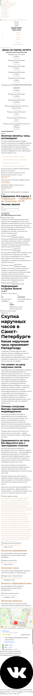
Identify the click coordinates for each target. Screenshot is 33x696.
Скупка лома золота (21, 515)
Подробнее (16, 58)
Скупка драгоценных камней (10, 511)
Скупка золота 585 (7, 531)
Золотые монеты (11, 600)
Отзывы (5, 13)
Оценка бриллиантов (21, 498)
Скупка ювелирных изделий (15, 527)
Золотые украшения (14, 550)
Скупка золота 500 (14, 529)
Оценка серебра (16, 500)
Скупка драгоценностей (24, 510)
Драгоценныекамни (5, 189)
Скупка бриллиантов (16, 508)
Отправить (5, 213)
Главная (5, 9)
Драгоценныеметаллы (5, 177)
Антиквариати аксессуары (5, 182)
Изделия (6, 15)
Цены (5, 11)
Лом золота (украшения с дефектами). (14, 159)
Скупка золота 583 (26, 529)
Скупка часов (27, 508)
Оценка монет (5, 500)
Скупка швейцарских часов (14, 523)
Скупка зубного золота (21, 539)
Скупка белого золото (17, 504)
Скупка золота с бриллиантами (16, 535)
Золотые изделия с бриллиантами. (13, 156)
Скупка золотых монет (18, 537)
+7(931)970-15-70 (5, 7)
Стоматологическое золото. (11, 163)
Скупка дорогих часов (8, 510)
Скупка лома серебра (8, 515)
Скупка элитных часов (24, 513)
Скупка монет (5, 517)
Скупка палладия (17, 519)
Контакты (6, 17)
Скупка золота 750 (19, 531)
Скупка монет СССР (16, 517)
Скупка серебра (12, 521)
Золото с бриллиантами (16, 583)
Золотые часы (10, 568)
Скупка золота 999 (14, 533)
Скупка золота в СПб (7, 498)
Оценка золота (20, 502)
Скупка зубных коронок (8, 541)
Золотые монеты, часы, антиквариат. (14, 166)
